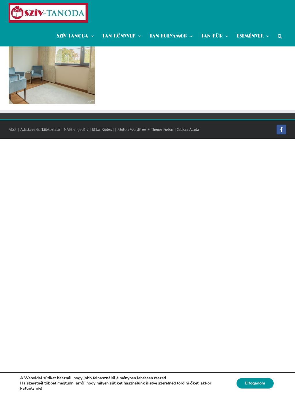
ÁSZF (12, 129)
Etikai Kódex (102, 129)
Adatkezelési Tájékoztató (40, 129)
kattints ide (30, 388)
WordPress (138, 129)
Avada (194, 129)
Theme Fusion (162, 129)
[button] (279, 36)
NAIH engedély (76, 129)
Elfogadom (255, 383)
